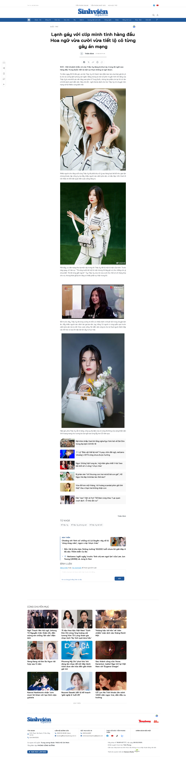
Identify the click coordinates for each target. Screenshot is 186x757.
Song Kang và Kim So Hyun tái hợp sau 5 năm (41, 662)
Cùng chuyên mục (38, 606)
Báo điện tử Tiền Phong (93, 12)
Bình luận (4, 79)
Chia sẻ (4, 68)
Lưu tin (4, 73)
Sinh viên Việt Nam (39, 720)
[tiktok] (118, 736)
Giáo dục (57, 20)
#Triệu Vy (64, 525)
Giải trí (82, 20)
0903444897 (87, 733)
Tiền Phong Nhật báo (98, 5)
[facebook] (154, 5)
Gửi (119, 578)
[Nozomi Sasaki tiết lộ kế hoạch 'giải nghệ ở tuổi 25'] (76, 681)
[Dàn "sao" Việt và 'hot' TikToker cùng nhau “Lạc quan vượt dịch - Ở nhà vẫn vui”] (67, 499)
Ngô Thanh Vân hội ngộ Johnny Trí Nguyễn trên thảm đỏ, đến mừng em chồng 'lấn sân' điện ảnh (42, 634)
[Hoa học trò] (156, 721)
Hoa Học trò (112, 5)
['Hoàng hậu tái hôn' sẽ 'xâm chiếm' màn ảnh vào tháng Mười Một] (111, 619)
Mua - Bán (138, 20)
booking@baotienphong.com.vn (66, 736)
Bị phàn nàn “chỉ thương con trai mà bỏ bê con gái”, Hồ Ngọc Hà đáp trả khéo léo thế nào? (99, 475)
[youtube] (157, 5)
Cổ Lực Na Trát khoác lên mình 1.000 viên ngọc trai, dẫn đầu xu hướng (111, 695)
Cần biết (148, 20)
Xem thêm (157, 19)
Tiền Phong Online (82, 5)
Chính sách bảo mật (143, 731)
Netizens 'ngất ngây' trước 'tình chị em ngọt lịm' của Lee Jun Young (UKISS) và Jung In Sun (94, 557)
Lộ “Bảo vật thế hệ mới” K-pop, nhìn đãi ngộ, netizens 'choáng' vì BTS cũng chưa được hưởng (100, 453)
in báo (97, 62)
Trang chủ (28, 19)
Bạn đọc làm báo (38, 752)
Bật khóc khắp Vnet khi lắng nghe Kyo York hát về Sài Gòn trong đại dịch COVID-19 (100, 442)
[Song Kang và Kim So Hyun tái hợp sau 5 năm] (42, 650)
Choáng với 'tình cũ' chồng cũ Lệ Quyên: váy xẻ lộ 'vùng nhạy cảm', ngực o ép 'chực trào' (85, 541)
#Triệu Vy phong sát (79, 525)
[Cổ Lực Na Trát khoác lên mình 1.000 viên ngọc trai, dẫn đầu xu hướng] (111, 681)
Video (117, 20)
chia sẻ (84, 62)
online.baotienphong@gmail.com (93, 736)
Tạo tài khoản (76, 568)
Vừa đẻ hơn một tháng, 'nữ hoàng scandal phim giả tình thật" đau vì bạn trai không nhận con (99, 486)
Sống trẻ (48, 20)
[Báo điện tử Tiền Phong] (145, 721)
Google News (134, 26)
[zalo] (123, 736)
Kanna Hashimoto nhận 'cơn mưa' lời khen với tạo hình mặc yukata (42, 695)
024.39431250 (34, 737)
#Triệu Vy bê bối (96, 525)
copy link (93, 62)
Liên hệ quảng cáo (62, 731)
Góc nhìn (66, 20)
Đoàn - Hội (38, 20)
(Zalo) (69, 733)
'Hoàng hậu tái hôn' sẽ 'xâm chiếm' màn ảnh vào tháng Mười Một (111, 633)
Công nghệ (107, 20)
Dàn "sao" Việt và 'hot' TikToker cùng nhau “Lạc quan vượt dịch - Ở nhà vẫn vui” (98, 499)
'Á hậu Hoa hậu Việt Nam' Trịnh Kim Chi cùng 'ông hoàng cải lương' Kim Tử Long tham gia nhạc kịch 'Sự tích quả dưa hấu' (76, 634)
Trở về (4, 84)
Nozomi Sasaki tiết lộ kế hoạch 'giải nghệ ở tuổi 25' (75, 693)
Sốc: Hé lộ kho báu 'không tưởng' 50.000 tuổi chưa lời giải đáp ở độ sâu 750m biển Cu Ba (95, 550)
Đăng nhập (64, 568)
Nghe (4, 63)
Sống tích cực (127, 20)
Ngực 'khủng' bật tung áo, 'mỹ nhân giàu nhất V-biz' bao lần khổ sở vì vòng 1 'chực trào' (99, 464)
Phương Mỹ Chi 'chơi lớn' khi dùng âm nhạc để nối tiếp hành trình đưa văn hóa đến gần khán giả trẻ (76, 665)
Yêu (74, 20)
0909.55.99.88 (61, 733)
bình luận (102, 62)
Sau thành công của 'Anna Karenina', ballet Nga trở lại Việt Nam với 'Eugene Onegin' (111, 664)
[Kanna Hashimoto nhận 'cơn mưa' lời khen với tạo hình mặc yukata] (42, 681)
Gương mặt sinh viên (94, 20)
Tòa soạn (31, 731)
